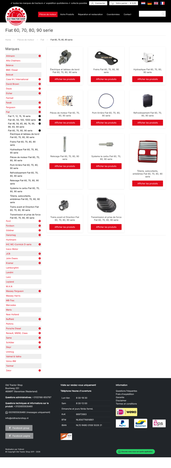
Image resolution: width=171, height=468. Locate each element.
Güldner (10, 230)
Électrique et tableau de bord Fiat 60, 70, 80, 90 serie (24, 136)
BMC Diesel (12, 70)
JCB (8, 253)
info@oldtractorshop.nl (16, 418)
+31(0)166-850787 (41, 397)
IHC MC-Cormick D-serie (18, 244)
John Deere (12, 258)
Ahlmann (10, 56)
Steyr (8, 347)
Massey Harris (13, 295)
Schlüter (10, 342)
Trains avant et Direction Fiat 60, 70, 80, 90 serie (24, 208)
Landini (9, 272)
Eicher (9, 93)
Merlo (9, 309)
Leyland (10, 281)
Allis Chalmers (13, 60)
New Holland (12, 314)
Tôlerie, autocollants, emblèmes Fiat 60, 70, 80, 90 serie (25, 199)
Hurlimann (11, 239)
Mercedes (11, 305)
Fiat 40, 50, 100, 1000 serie (22, 120)
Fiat (8, 112)
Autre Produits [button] (67, 14)
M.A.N (9, 286)
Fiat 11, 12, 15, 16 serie (19, 116)
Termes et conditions (126, 403)
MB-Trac (10, 300)
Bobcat (9, 74)
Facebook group (21, 428)
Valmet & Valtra (13, 356)
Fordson (10, 225)
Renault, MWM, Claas (17, 333)
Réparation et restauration (90, 14)
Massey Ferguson (15, 291)
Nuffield (10, 319)
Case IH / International (17, 79)
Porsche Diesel (13, 328)
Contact (127, 14)
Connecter (100, 3)
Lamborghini (12, 267)
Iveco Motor (12, 249)
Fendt (8, 102)
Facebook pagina (21, 436)
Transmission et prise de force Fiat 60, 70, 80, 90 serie (25, 216)
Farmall (9, 98)
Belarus (9, 65)
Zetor (8, 370)
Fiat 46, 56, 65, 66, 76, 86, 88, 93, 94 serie (21, 125)
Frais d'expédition (125, 394)
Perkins (9, 323)
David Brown (12, 84)
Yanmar (10, 365)
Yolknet (21, 449)
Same (9, 337)
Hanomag (11, 235)
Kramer (9, 263)
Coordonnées (113, 14)
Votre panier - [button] (125, 3)
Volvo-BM (11, 361)
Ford (8, 221)
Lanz (8, 277)
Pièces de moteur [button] (47, 14)
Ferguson (10, 107)
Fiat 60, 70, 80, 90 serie (20, 130)
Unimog (10, 351)
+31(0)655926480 (23, 406)
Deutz (9, 88)
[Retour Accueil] (16, 17)
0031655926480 (17, 412)
